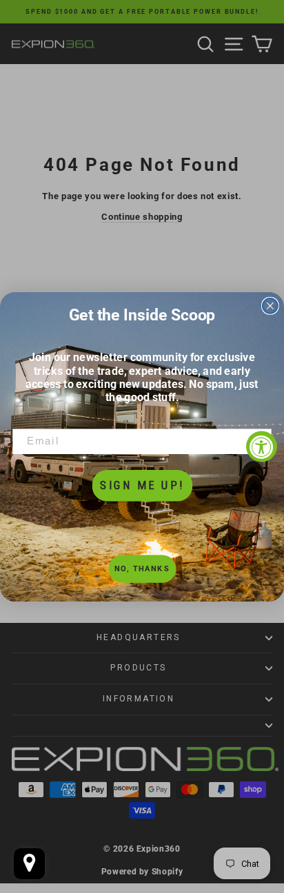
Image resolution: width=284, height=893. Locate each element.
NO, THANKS (142, 568)
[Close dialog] (270, 305)
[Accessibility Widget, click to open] (261, 446)
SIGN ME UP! (142, 484)
